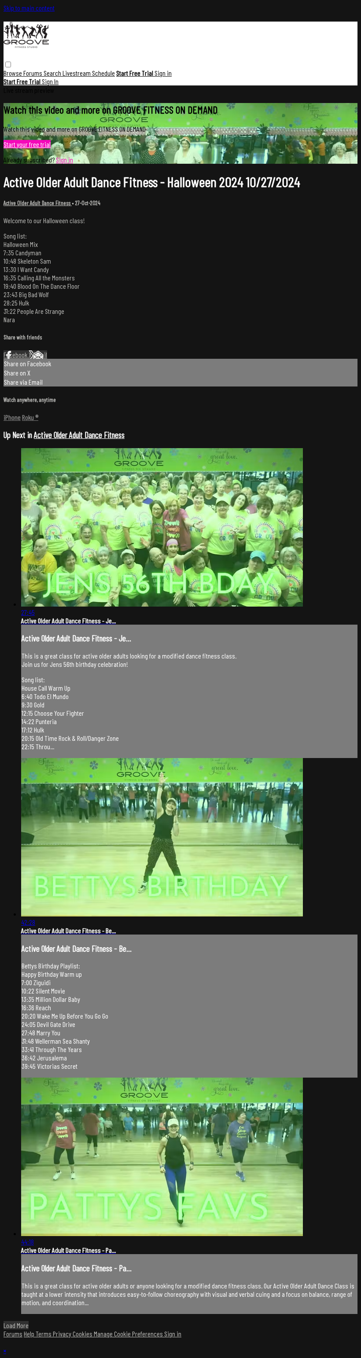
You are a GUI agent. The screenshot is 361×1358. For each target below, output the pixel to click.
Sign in (163, 73)
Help (30, 1333)
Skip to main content (29, 8)
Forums (33, 73)
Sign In (50, 81)
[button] (8, 64)
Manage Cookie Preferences (129, 1333)
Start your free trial (27, 144)
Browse (13, 73)
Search (53, 73)
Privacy (63, 1333)
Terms (44, 1333)
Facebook (16, 354)
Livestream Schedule (89, 73)
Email (40, 354)
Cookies (83, 1333)
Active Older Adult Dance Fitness (38, 202)
